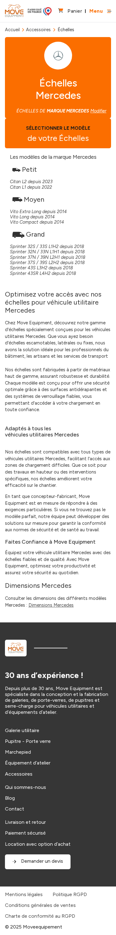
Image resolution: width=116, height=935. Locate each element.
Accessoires (38, 29)
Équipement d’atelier (27, 763)
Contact (14, 809)
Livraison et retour (25, 822)
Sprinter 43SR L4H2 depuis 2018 (43, 273)
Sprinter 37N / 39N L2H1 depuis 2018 (47, 257)
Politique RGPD (70, 894)
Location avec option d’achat (38, 844)
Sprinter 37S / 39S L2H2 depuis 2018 (47, 262)
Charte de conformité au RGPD (40, 916)
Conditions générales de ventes (40, 905)
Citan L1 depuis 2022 (31, 187)
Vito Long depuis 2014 (32, 217)
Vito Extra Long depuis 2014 (38, 211)
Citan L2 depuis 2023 (31, 181)
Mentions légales (24, 894)
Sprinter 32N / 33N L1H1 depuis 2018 (47, 252)
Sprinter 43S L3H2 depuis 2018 (41, 268)
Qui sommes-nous (25, 787)
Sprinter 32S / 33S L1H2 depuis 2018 (47, 246)
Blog (10, 798)
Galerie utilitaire (22, 730)
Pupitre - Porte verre (28, 741)
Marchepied (18, 752)
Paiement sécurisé (25, 833)
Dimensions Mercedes (51, 605)
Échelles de (61, 111)
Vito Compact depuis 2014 (37, 222)
